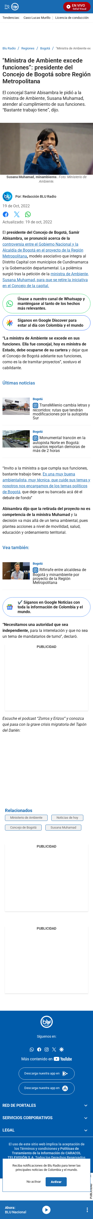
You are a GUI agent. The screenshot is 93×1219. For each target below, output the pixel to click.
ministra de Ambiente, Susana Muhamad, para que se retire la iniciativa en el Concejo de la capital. (45, 280)
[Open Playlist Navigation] (87, 1209)
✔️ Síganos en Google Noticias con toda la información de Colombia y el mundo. (50, 607)
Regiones (27, 48)
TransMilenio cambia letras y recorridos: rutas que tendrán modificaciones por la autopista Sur (61, 411)
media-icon (46, 1210)
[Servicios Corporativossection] (86, 1118)
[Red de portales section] (86, 1105)
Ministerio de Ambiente (26, 817)
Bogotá (45, 48)
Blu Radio (9, 48)
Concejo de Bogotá (23, 827)
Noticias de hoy (67, 817)
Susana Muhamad (63, 827)
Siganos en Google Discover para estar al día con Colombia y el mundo (50, 322)
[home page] (47, 1022)
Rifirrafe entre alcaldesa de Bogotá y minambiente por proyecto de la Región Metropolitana (59, 576)
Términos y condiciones (38, 1149)
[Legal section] (86, 1130)
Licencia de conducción (72, 18)
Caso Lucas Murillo (37, 18)
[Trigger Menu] (6, 7)
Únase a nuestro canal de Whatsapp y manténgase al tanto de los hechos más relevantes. (51, 304)
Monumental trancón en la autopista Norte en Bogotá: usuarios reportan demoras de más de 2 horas (59, 444)
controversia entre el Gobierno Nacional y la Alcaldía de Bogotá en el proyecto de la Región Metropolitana (42, 250)
